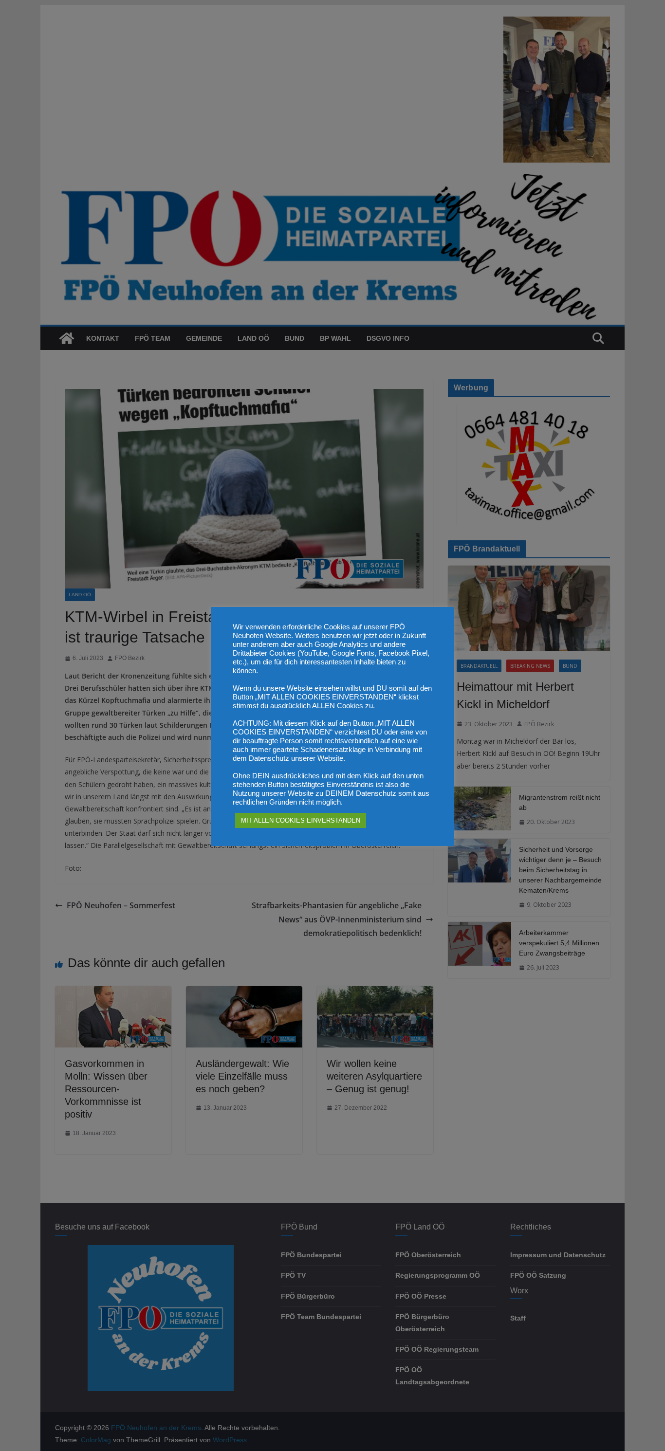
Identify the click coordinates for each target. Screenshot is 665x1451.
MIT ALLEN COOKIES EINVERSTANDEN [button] (300, 820)
